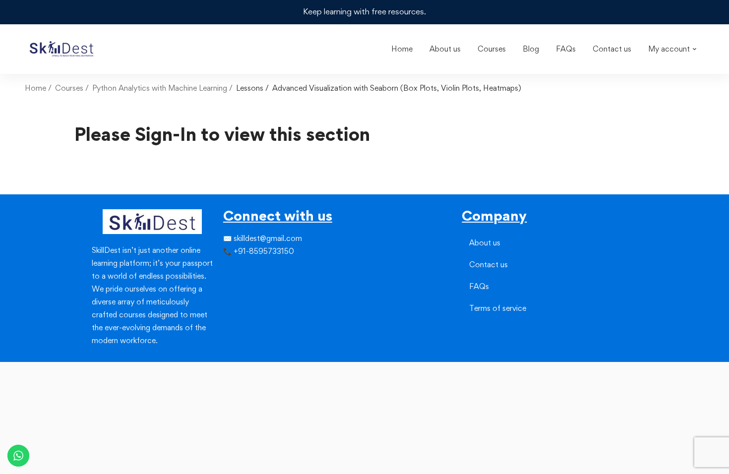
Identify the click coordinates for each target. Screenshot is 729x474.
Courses (69, 88)
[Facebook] (223, 272)
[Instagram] (239, 272)
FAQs (479, 286)
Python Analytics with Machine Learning (159, 88)
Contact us (488, 264)
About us (484, 242)
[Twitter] (231, 272)
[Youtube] (247, 290)
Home (35, 88)
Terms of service (497, 308)
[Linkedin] (247, 272)
